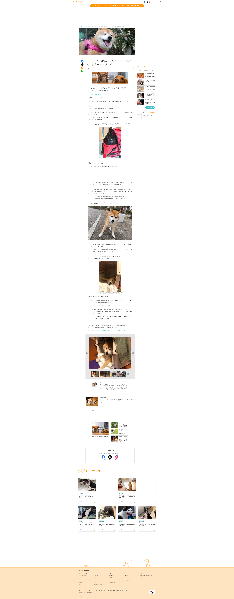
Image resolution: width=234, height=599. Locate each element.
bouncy (95, 582)
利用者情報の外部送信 (111, 590)
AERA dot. (96, 580)
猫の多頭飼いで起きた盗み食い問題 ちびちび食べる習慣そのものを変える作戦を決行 (127, 496)
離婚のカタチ (81, 584)
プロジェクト (100, 5)
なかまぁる (111, 580)
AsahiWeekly (142, 577)
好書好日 (110, 577)
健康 (135, 5)
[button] (90, 374)
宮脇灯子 (120, 493)
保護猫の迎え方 (116, 5)
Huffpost (95, 577)
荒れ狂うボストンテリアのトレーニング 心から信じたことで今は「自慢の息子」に (86, 496)
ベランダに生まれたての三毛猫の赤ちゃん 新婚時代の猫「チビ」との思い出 (86, 524)
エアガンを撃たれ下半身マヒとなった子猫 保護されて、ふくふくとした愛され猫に (107, 524)
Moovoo (80, 580)
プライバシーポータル (123, 590)
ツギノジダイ (127, 577)
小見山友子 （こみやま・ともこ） (105, 382)
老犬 (96, 412)
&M (79, 575)
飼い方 (127, 5)
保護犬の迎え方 (108, 5)
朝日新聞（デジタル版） (83, 573)
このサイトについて (82, 590)
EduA (80, 577)
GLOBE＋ (111, 575)
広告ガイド (85, 592)
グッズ (95, 26)
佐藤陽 (80, 521)
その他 (138, 5)
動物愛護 (123, 5)
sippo (110, 573)
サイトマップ (89, 590)
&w (82, 575)
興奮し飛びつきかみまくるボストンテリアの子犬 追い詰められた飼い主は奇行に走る (147, 524)
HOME (82, 26)
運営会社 (80, 592)
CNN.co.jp (96, 575)
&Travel (85, 575)
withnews (80, 582)
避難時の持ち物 (109, 89)
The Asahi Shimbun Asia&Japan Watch (146, 575)
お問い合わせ (90, 592)
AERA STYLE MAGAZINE (98, 584)
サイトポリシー (95, 590)
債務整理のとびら (112, 582)
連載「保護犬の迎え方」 (106, 397)
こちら (114, 327)
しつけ (131, 5)
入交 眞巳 (121, 521)
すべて (140, 70)
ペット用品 (100, 412)
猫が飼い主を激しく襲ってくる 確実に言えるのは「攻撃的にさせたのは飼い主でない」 (127, 524)
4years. (126, 573)
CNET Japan (96, 573)
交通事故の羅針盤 (127, 580)
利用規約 (117, 590)
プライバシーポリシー (102, 590)
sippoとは (94, 5)
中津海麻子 (81, 493)
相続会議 (126, 575)
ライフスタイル (88, 26)
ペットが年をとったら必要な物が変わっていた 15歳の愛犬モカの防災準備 (110, 331)
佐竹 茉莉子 (101, 521)
